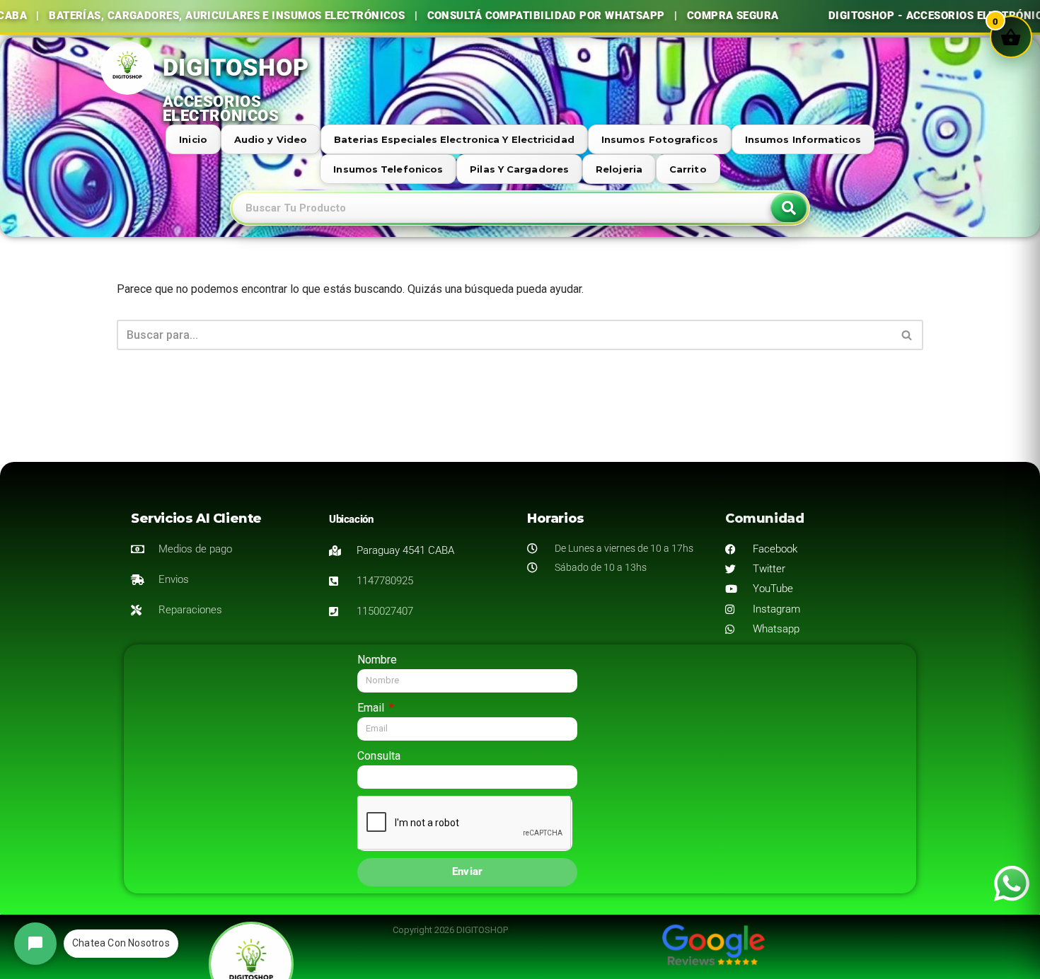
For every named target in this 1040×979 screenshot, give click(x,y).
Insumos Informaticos (803, 139)
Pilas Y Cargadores (519, 169)
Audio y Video (270, 139)
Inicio (193, 139)
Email (372, 707)
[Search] (788, 208)
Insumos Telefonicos (388, 169)
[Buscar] (907, 335)
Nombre (377, 659)
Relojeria (619, 169)
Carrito (688, 169)
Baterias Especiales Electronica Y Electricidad (454, 139)
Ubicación (351, 519)
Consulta (378, 756)
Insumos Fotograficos (659, 139)
